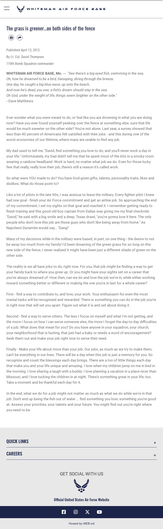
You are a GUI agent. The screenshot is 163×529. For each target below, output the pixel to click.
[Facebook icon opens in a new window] (63, 512)
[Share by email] (19, 37)
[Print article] (11, 37)
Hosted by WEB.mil (81, 523)
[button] (7, 9)
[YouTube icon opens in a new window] (99, 512)
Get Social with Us (81, 474)
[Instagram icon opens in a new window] (75, 512)
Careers (14, 453)
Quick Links (17, 441)
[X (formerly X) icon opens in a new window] (87, 512)
